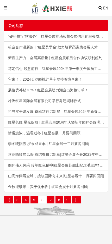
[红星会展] (61, 7)
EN (105, 7)
